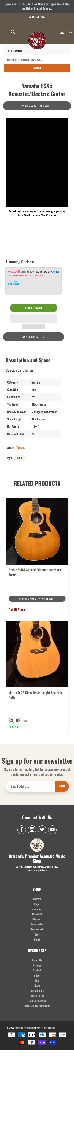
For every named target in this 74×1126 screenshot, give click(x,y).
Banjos (37, 904)
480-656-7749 (37, 17)
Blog (37, 980)
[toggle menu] (4, 32)
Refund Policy (37, 996)
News (37, 985)
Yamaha (20, 447)
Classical (37, 914)
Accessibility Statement (37, 1006)
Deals (37, 939)
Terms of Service (37, 1001)
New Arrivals (37, 929)
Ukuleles (37, 919)
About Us (37, 960)
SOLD (20, 458)
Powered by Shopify (45, 1027)
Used (37, 934)
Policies (37, 965)
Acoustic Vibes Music (25, 1027)
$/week (55, 271)
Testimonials (37, 991)
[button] (33, 318)
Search (37, 68)
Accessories (37, 924)
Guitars (37, 899)
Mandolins (37, 909)
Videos (37, 975)
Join (62, 786)
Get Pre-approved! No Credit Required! (25, 275)
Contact (37, 970)
